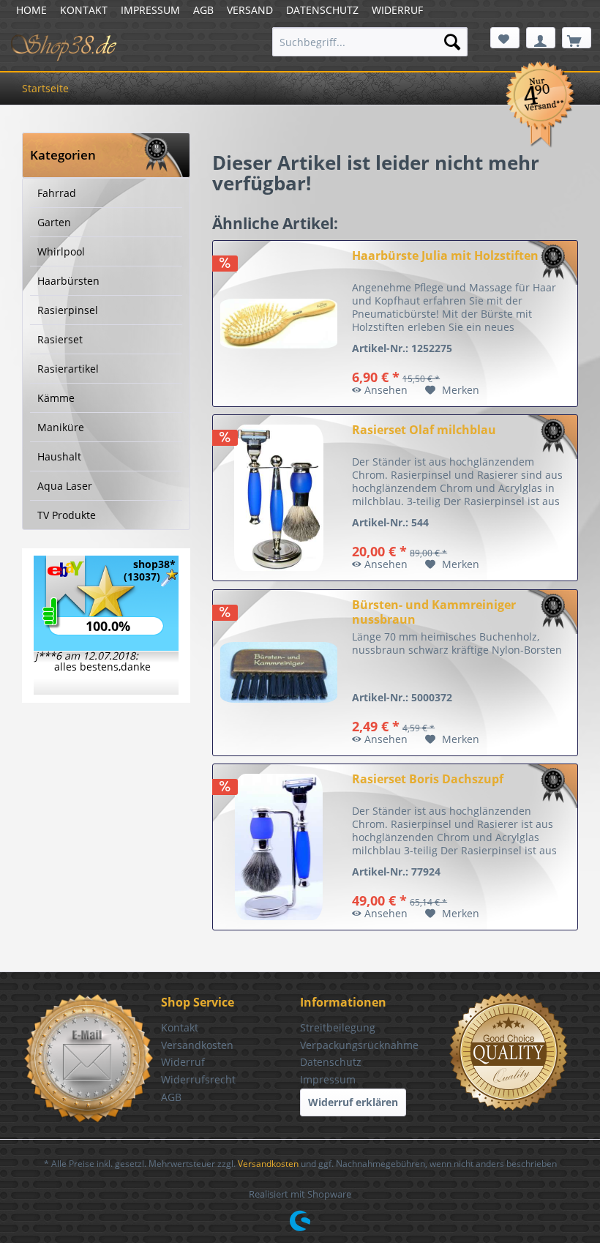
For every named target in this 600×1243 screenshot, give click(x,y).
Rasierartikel (68, 369)
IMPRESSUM (150, 10)
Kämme (56, 398)
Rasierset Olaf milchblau (424, 430)
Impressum (328, 1079)
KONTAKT (84, 10)
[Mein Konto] (540, 37)
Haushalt (59, 456)
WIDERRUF (397, 10)
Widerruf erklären (353, 1102)
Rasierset (60, 339)
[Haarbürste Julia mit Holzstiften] (278, 323)
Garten (54, 222)
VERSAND (250, 10)
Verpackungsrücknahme (359, 1045)
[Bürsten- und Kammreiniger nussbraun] (278, 672)
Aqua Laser (64, 486)
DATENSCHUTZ (322, 10)
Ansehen (386, 390)
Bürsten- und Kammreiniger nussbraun (434, 612)
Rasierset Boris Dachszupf (427, 779)
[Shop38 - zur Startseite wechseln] (64, 45)
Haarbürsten (68, 281)
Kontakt (179, 1027)
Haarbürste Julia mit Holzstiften (445, 256)
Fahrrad (56, 193)
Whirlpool (61, 251)
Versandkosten (197, 1045)
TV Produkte (66, 515)
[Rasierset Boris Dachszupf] (278, 847)
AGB (203, 10)
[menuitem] (370, 41)
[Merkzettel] (505, 37)
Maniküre (60, 427)
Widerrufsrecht (198, 1079)
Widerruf (183, 1062)
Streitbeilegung (337, 1027)
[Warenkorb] (576, 37)
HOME (31, 10)
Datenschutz (330, 1062)
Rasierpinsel (67, 310)
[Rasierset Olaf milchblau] (278, 497)
